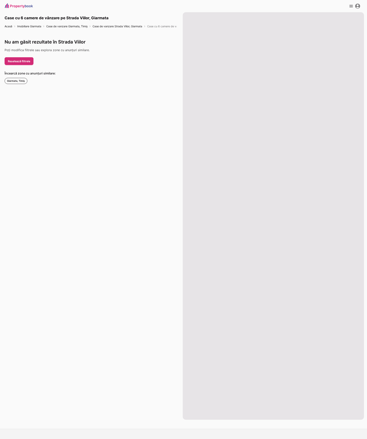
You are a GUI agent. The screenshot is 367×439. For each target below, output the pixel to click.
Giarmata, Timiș (16, 80)
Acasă (8, 26)
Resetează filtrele (19, 61)
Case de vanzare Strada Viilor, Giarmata (117, 26)
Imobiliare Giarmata (29, 26)
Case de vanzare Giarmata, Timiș (67, 26)
